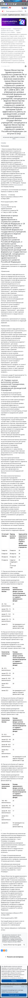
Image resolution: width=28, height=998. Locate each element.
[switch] (3, 11)
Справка (3, 143)
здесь (14, 138)
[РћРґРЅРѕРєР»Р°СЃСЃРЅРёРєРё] (4, 950)
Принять (14, 981)
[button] (22, 4)
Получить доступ (14, 995)
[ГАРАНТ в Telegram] (9, 4)
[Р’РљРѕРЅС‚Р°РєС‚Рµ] (2, 950)
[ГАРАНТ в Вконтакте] (2, 4)
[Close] (26, 987)
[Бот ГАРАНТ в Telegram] (11, 4)
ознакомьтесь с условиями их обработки (12, 978)
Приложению (18, 185)
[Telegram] (6, 950)
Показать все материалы (15, 957)
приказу (4, 207)
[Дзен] (4, 4)
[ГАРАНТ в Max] (6, 4)
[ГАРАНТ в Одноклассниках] (13, 4)
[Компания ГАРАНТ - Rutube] (16, 4)
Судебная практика (14, 15)
